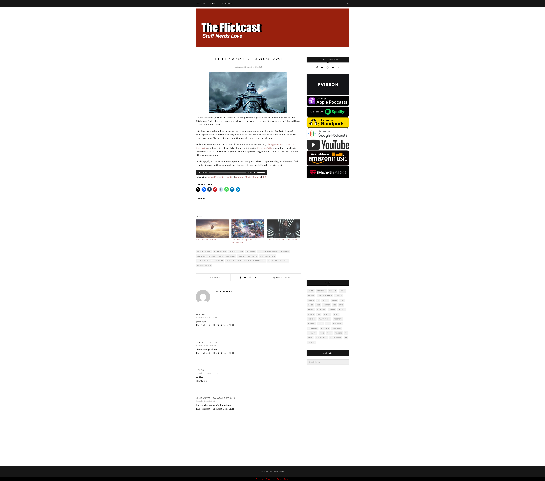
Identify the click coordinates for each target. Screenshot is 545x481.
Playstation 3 (324, 319)
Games (310, 305)
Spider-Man (312, 328)
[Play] (199, 172)
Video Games (321, 337)
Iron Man (321, 309)
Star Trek (325, 328)
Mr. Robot (230, 256)
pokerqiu (201, 314)
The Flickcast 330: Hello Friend (282, 239)
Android (332, 291)
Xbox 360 (311, 342)
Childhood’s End (265, 147)
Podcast (200, 4)
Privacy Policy (283, 479)
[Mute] (255, 172)
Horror (326, 305)
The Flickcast (284, 277)
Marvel (211, 256)
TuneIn (257, 177)
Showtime (252, 256)
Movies (221, 256)
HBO (318, 305)
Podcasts (242, 256)
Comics (311, 300)
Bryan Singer (220, 251)
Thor (329, 333)
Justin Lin (201, 256)
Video (310, 337)
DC (318, 300)
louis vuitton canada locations (215, 398)
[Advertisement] (328, 229)
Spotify (230, 177)
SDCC (328, 323)
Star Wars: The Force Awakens (210, 261)
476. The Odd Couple (206, 239)
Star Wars (336, 328)
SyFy (228, 261)
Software (337, 323)
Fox (342, 300)
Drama (334, 300)
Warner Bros (335, 337)
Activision (321, 291)
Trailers (338, 333)
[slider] (261, 172)
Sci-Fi (320, 323)
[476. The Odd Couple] (212, 228)
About (214, 4)
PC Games (312, 319)
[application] (231, 172)
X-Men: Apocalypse (280, 261)
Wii (346, 337)
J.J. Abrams (284, 251)
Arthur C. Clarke (204, 251)
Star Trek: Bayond (267, 256)
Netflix (327, 314)
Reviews (311, 323)
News (336, 314)
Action (311, 291)
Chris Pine (250, 251)
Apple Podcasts (215, 177)
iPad (341, 305)
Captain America (325, 295)
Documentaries (270, 251)
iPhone (311, 309)
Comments (213, 277)
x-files (200, 370)
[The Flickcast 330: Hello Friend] (283, 228)
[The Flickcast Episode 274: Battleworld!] (247, 228)
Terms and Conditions (265, 479)
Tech (322, 333)
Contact (227, 4)
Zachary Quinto (204, 265)
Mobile (341, 309)
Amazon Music (243, 177)
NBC (318, 314)
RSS (264, 177)
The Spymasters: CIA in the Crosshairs (248, 261)
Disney (325, 300)
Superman (312, 333)
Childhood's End (236, 251)
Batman (311, 295)
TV (269, 261)
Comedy (338, 295)
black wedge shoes (208, 342)
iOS (334, 305)
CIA (259, 251)
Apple (342, 291)
